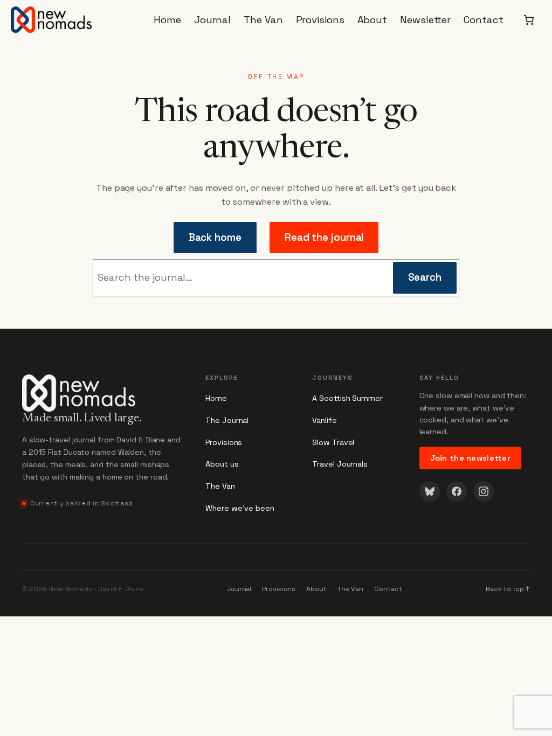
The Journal (227, 420)
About (316, 589)
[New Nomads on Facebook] (456, 491)
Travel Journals (340, 464)
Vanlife (324, 420)
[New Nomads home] (103, 386)
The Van (219, 486)
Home (216, 398)
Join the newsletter (470, 458)
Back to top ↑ (507, 589)
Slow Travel (333, 442)
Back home (215, 237)
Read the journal (324, 237)
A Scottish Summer (347, 398)
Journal (239, 589)
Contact (388, 589)
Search (424, 277)
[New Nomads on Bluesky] (429, 491)
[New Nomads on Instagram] (483, 491)
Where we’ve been (239, 508)
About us (221, 464)
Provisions (223, 442)
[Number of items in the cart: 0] (528, 19)
